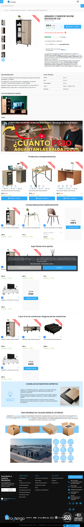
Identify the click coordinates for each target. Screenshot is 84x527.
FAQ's (36, 487)
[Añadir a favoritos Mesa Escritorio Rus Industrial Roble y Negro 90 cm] (54, 193)
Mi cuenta (55, 476)
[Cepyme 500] (67, 517)
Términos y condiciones (41, 478)
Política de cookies (40, 485)
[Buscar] (82, 6)
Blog (20, 480)
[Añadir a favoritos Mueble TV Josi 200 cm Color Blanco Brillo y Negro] (18, 297)
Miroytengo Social (24, 494)
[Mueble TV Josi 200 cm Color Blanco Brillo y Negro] (10, 289)
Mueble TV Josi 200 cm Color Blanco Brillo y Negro (15, 300)
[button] (3, 60)
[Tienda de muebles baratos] (13, 1)
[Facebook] (77, 503)
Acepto (59, 268)
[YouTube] (80, 503)
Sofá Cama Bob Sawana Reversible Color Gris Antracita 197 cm (61, 339)
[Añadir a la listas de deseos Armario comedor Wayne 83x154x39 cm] (62, 27)
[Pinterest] (70, 509)
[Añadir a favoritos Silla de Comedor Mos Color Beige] (61, 225)
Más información (35, 263)
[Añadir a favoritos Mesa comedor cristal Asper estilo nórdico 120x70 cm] (40, 225)
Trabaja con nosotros (25, 483)
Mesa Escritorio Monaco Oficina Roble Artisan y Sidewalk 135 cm (11, 190)
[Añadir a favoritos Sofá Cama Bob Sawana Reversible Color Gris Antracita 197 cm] (61, 337)
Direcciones (55, 483)
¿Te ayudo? (69, 526)
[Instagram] (69, 503)
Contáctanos (22, 478)
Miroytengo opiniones (25, 490)
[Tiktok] (73, 503)
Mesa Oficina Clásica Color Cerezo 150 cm (66, 190)
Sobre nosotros (23, 487)
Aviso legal (38, 480)
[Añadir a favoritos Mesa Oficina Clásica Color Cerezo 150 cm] (81, 193)
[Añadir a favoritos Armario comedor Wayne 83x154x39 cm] (18, 225)
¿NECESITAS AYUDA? (75, 477)
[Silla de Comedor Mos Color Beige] (53, 217)
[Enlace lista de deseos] (78, 1)
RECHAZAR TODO (24, 268)
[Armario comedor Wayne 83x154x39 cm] (10, 217)
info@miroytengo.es (76, 489)
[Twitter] (73, 509)
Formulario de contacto (75, 492)
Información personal (57, 478)
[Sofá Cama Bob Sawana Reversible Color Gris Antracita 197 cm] (53, 328)
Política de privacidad (41, 483)
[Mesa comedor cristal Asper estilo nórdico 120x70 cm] (31, 217)
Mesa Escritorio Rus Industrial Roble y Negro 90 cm (39, 190)
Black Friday (22, 497)
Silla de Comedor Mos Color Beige (53, 228)
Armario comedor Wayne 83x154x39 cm (11, 228)
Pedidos (54, 480)
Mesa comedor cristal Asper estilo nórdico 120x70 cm (36, 228)
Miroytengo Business (24, 492)
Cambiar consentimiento (41, 490)
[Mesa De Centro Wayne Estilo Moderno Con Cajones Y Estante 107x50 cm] (31, 328)
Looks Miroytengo (24, 485)
